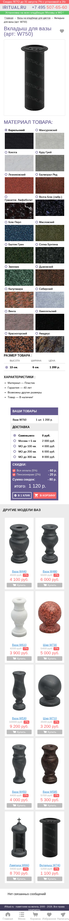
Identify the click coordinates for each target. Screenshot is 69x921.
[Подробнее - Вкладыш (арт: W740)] (49, 847)
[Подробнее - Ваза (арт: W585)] (49, 774)
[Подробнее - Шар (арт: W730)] (49, 627)
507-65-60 (49, 7)
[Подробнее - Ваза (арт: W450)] (19, 774)
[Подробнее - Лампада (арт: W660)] (19, 847)
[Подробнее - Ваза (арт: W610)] (19, 627)
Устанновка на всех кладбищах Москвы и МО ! (34, 12)
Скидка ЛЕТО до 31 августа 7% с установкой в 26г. (34, 1)
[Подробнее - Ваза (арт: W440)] (19, 553)
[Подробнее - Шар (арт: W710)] (49, 700)
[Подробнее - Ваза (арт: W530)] (19, 700)
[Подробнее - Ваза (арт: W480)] (49, 553)
